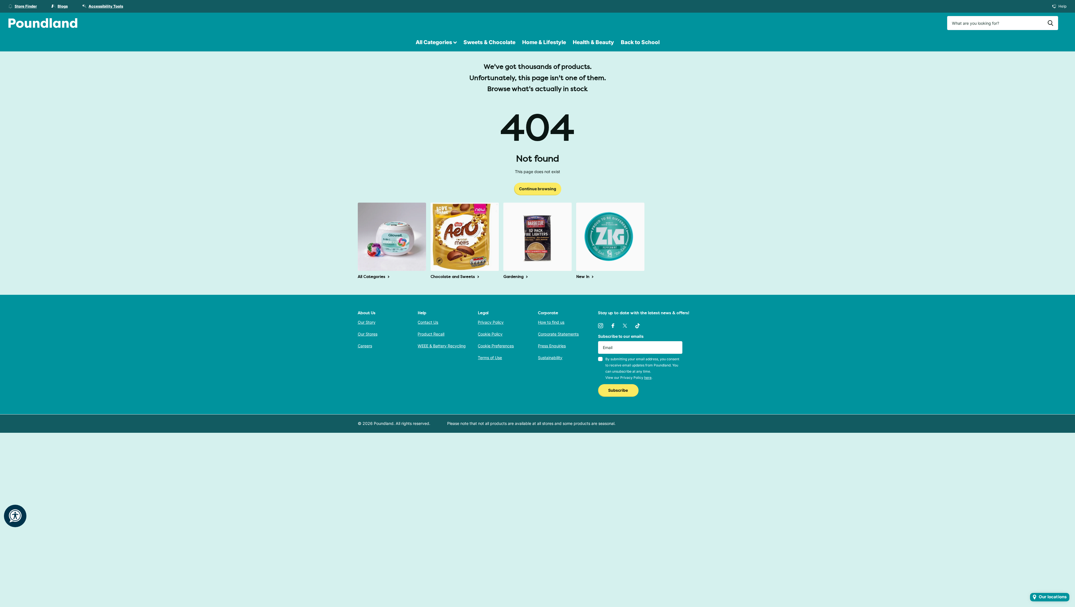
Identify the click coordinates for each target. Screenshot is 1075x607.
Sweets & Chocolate (489, 42)
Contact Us (428, 322)
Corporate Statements (558, 334)
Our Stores (367, 334)
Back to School (640, 42)
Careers (365, 345)
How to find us (551, 322)
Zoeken (1050, 23)
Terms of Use (490, 357)
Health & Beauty (593, 42)
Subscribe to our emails (621, 336)
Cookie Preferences (496, 345)
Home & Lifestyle (544, 42)
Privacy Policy (491, 322)
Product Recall (431, 334)
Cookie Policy (490, 334)
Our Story (366, 322)
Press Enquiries (552, 345)
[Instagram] (600, 325)
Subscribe (618, 390)
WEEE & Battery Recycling (442, 345)
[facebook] (613, 325)
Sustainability (550, 357)
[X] (625, 326)
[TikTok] (637, 325)
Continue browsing (537, 188)
